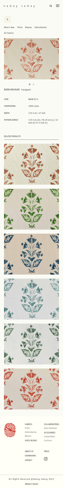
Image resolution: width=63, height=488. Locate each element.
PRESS (46, 451)
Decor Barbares (50, 428)
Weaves (28, 27)
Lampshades (49, 436)
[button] (30, 84)
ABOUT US (29, 451)
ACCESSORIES (49, 432)
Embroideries (41, 27)
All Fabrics (9, 33)
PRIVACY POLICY (31, 484)
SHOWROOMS (30, 455)
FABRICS (28, 424)
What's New (9, 27)
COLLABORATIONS (51, 424)
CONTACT (28, 460)
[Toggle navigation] (57, 5)
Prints (20, 27)
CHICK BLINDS (31, 440)
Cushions (48, 440)
